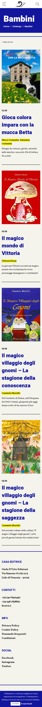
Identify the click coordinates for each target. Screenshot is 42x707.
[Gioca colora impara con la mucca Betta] (21, 76)
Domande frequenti (14, 634)
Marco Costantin (10, 140)
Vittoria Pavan (9, 261)
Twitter (6, 666)
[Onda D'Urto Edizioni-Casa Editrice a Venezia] (20, 4)
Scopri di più (26, 703)
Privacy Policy (10, 626)
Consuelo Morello (11, 393)
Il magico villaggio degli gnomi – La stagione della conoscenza (18, 370)
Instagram (8, 662)
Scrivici (6, 606)
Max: (8, 42)
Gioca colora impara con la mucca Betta (18, 125)
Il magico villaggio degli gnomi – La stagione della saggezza (18, 503)
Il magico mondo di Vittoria (13, 246)
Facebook (8, 658)
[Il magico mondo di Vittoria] (21, 197)
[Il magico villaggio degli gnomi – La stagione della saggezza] (21, 447)
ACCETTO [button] (15, 704)
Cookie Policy (10, 630)
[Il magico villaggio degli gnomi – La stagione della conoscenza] (21, 314)
